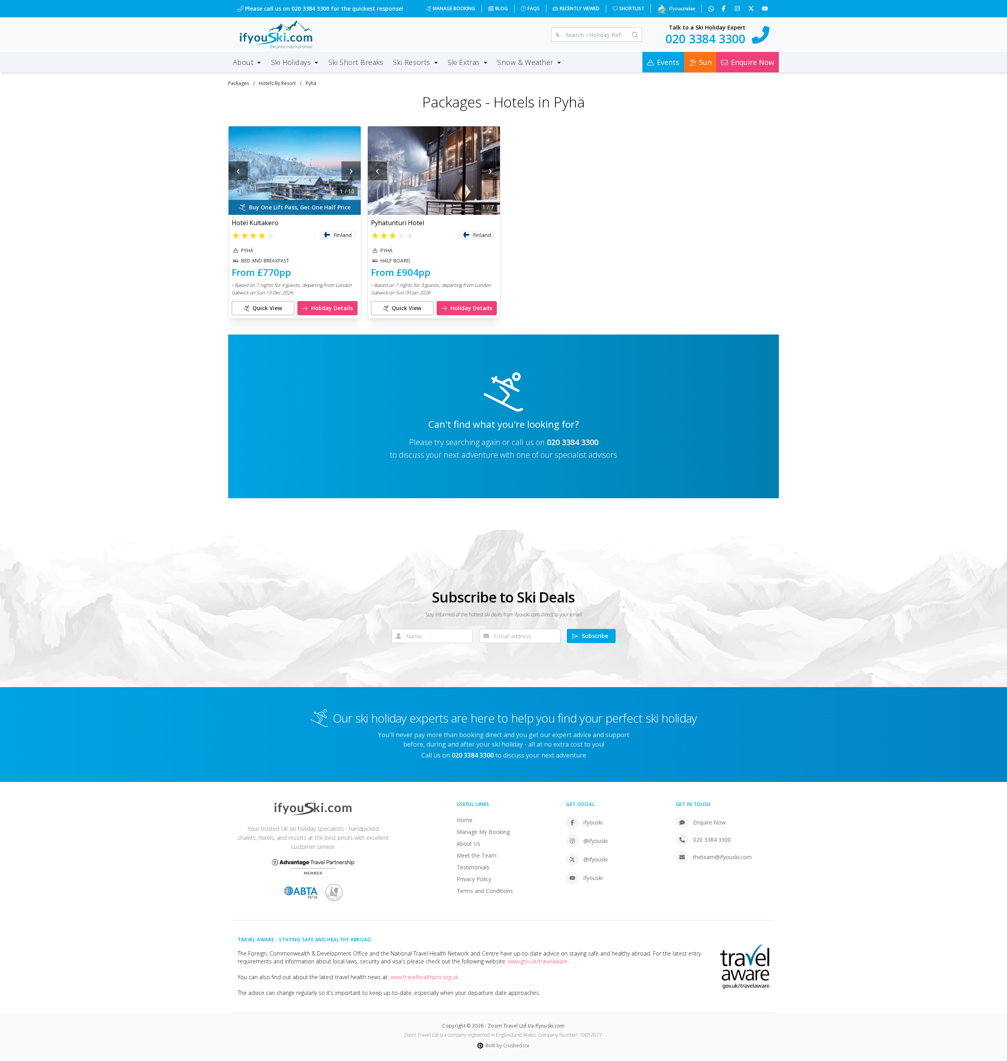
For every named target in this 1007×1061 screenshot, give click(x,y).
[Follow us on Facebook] (724, 9)
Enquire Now (709, 822)
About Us (468, 843)
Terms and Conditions (485, 891)
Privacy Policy (474, 879)
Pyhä (311, 83)
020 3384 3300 (572, 442)
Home (464, 820)
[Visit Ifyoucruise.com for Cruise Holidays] (675, 8)
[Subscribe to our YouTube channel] (765, 9)
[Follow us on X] (752, 9)
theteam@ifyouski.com (722, 857)
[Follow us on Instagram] (738, 9)
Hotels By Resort (277, 83)
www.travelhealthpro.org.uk (424, 977)
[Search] (635, 35)
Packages (238, 83)
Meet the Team (476, 855)
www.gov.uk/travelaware (538, 961)
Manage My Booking (483, 831)
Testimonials (473, 867)
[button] (295, 170)
